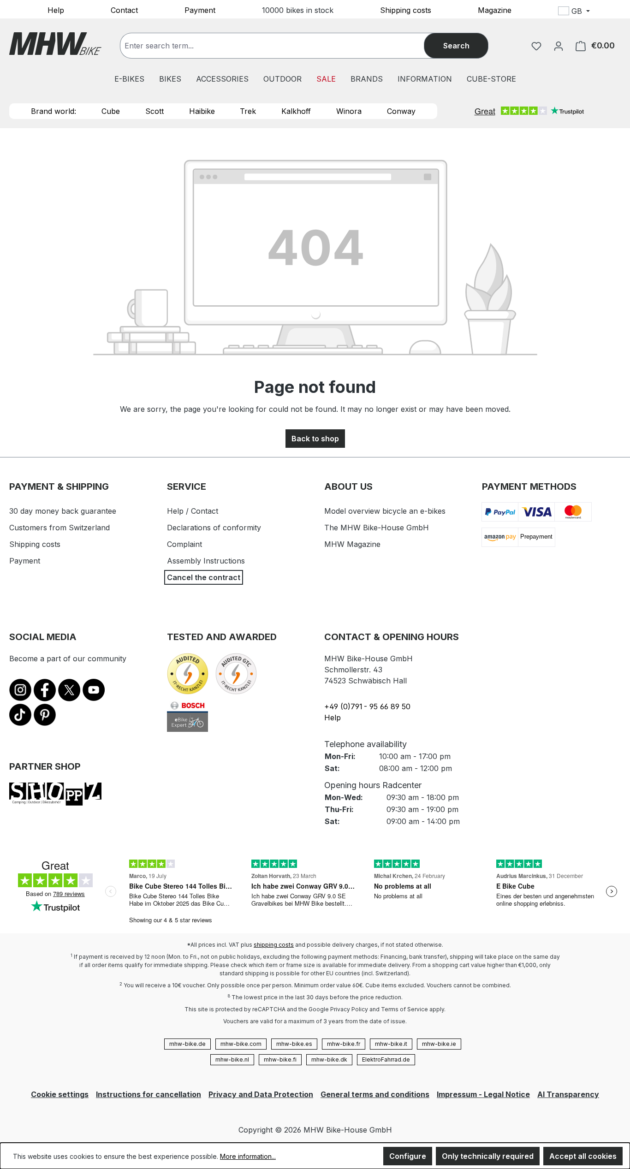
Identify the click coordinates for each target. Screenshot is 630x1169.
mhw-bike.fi (280, 1059)
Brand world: (53, 111)
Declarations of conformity (214, 527)
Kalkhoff (296, 111)
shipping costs (274, 944)
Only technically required (488, 1156)
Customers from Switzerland (59, 527)
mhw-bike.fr (343, 1043)
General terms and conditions (375, 1094)
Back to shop (315, 438)
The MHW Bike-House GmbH (376, 527)
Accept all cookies (583, 1156)
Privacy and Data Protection (260, 1094)
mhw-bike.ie (439, 1043)
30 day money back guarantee (62, 511)
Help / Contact (192, 511)
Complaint (184, 544)
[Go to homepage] (55, 43)
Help (56, 10)
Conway (401, 111)
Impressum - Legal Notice (483, 1094)
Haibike (202, 111)
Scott (154, 111)
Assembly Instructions (206, 560)
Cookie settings (60, 1094)
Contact (124, 10)
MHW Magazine (352, 544)
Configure (407, 1156)
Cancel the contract (203, 577)
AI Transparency (568, 1094)
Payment (199, 10)
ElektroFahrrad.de (386, 1059)
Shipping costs (405, 10)
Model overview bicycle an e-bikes (385, 511)
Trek (248, 111)
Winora (349, 111)
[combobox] (281, 46)
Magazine (494, 10)
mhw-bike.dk (329, 1059)
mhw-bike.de (187, 1043)
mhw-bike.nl (232, 1059)
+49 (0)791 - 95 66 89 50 (367, 706)
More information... (248, 1156)
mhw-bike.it (391, 1043)
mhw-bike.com (241, 1043)
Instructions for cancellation (148, 1094)
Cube (110, 111)
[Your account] (558, 45)
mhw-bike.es (294, 1043)
